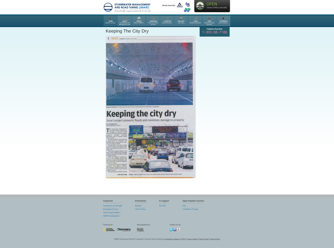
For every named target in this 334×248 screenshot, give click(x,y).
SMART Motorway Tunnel (133, 7)
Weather (138, 206)
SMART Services (153, 21)
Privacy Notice (192, 239)
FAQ (209, 21)
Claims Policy (140, 209)
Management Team (110, 209)
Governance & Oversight (112, 206)
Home (110, 21)
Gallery (181, 21)
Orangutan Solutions (172, 239)
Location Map (167, 21)
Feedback (223, 21)
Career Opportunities (111, 212)
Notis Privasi (204, 239)
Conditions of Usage (190, 209)
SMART (139, 21)
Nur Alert (162, 206)
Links (195, 21)
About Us (124, 21)
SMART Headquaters (111, 216)
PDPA (183, 239)
